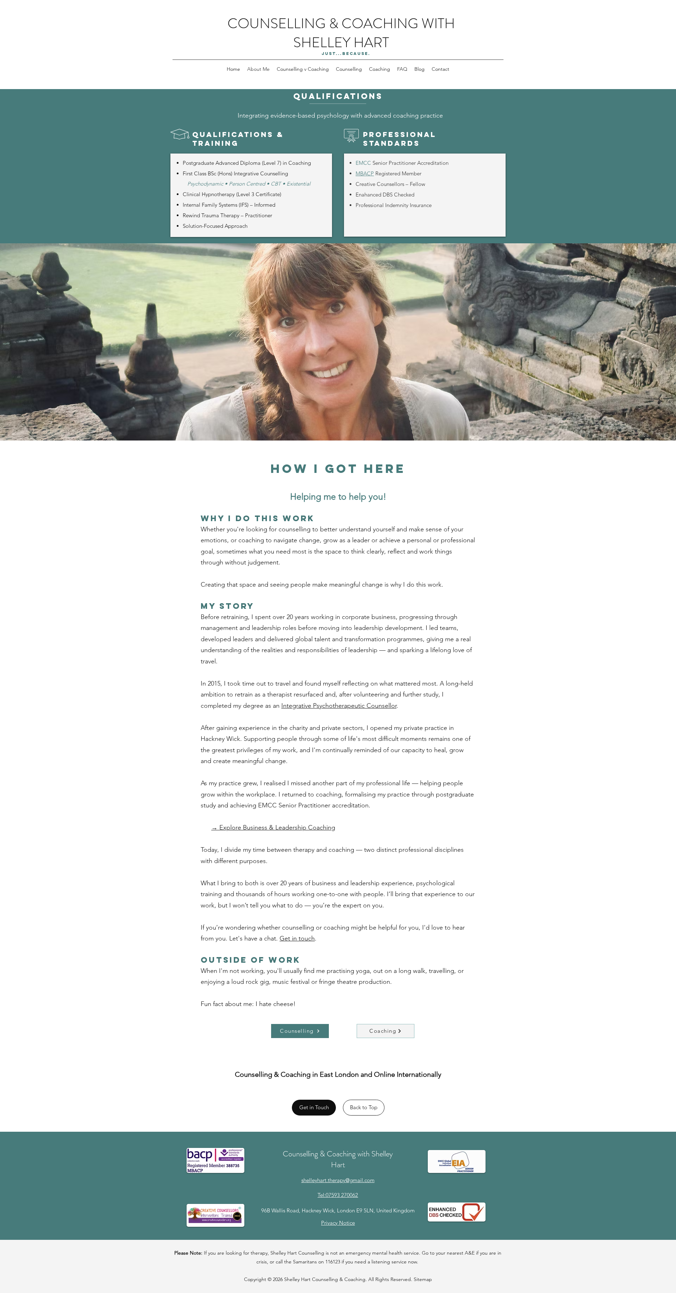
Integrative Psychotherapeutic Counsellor (338, 706)
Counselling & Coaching (338, 1279)
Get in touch (297, 938)
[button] (348, 69)
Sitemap (423, 1279)
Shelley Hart (298, 1279)
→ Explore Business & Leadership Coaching (273, 827)
